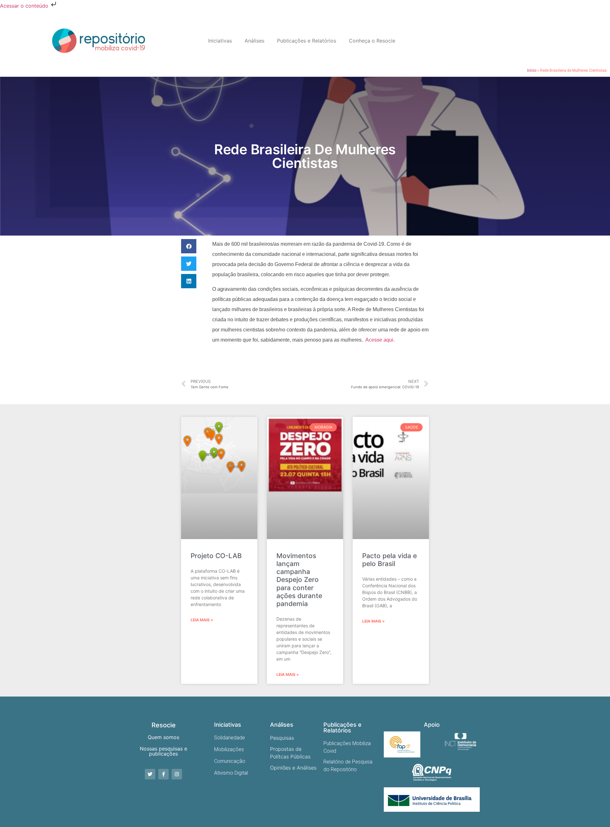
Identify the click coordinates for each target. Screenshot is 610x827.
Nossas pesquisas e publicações (163, 751)
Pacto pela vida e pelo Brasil (389, 560)
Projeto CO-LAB (216, 556)
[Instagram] (177, 774)
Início (531, 70)
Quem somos (163, 737)
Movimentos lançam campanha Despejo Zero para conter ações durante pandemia (299, 580)
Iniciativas (220, 40)
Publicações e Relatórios (306, 40)
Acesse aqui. (380, 340)
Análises (254, 40)
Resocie (164, 725)
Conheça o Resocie (372, 40)
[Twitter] (150, 774)
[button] (188, 246)
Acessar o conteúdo (25, 6)
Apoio (432, 724)
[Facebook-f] (163, 774)
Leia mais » (202, 619)
